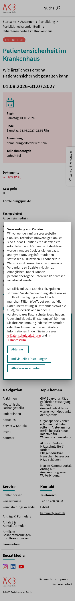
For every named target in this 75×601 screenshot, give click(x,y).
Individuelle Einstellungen (29, 359)
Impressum (18, 340)
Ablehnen (18, 349)
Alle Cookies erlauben (26, 368)
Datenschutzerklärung (25, 335)
